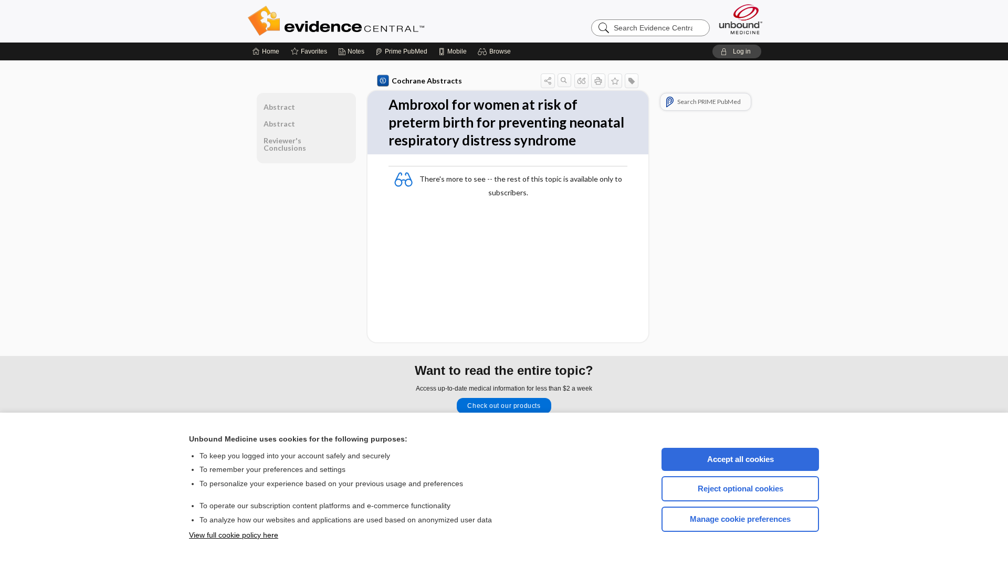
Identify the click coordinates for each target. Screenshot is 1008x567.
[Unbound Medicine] (741, 19)
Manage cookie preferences (740, 518)
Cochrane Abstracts (427, 80)
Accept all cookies (740, 459)
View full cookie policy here (233, 535)
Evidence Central (378, 21)
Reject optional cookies (740, 488)
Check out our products (503, 406)
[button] (496, 51)
